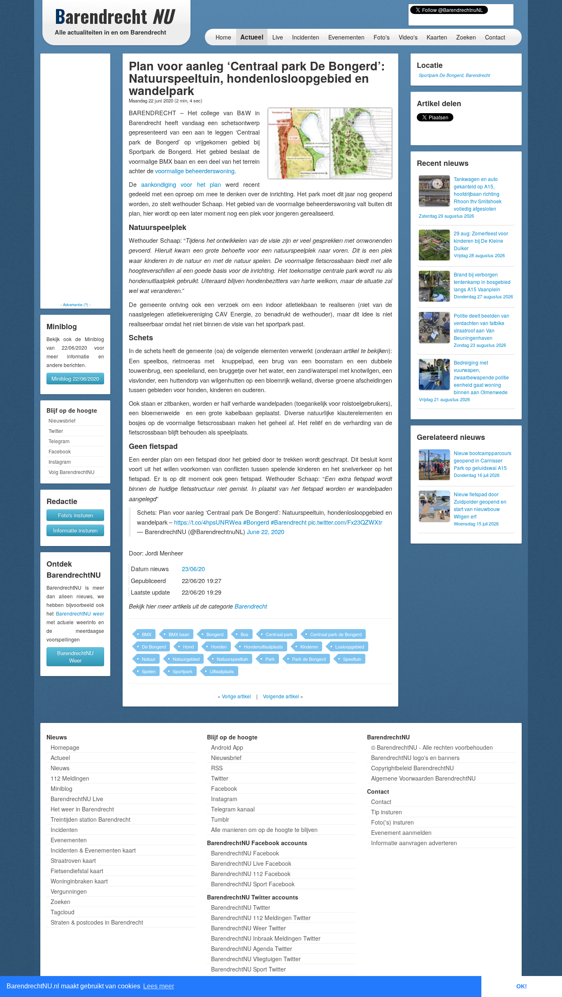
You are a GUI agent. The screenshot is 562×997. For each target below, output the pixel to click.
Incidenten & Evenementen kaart (93, 850)
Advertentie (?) (75, 304)
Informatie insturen (75, 530)
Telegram (59, 440)
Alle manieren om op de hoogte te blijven (264, 829)
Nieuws (60, 768)
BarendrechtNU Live (77, 799)
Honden (219, 646)
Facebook (60, 451)
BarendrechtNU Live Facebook (251, 863)
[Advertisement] (75, 177)
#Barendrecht (289, 522)
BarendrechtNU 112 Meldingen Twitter (261, 917)
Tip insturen (386, 812)
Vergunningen (69, 891)
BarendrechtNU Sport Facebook (253, 884)
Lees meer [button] (158, 986)
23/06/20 (193, 568)
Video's (408, 37)
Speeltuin (352, 658)
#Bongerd (256, 522)
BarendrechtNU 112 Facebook (250, 873)
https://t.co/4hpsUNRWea (208, 522)
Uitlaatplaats (222, 671)
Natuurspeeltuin (232, 658)
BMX (146, 634)
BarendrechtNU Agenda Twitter (251, 948)
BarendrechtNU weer (80, 613)
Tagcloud (62, 912)
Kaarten (437, 37)
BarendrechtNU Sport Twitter (248, 969)
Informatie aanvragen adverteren (414, 843)
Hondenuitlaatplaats (263, 646)
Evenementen (346, 37)
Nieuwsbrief (62, 420)
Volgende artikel (281, 696)
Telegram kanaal (233, 809)
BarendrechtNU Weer (75, 656)
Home (223, 37)
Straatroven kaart (73, 860)
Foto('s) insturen (392, 822)
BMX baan (179, 634)
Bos (244, 634)
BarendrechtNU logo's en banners (415, 757)
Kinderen (309, 646)
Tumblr (220, 819)
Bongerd (215, 634)
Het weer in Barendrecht (82, 809)
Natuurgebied (186, 658)
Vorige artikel (236, 696)
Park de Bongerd (309, 658)
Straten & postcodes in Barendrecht (97, 922)
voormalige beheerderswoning (195, 170)
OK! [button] (521, 986)
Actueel (251, 37)
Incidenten (305, 37)
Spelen (149, 671)
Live (277, 37)
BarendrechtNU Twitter (240, 907)
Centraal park (279, 634)
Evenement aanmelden (401, 832)
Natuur (149, 658)
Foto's (382, 37)
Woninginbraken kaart (79, 881)
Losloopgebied (349, 646)
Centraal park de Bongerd (336, 634)
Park (270, 658)
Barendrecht (251, 606)
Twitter (56, 430)
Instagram (60, 461)
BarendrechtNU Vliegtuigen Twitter (256, 959)
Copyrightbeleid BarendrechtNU (412, 768)
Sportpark (183, 671)
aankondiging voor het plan (181, 184)
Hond (188, 646)
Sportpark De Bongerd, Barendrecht (454, 75)
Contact (495, 37)
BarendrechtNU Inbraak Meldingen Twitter (265, 938)
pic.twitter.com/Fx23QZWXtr (345, 522)
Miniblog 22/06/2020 (75, 378)
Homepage (65, 747)
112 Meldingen (70, 778)
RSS (217, 768)
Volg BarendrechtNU (72, 471)
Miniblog (61, 788)
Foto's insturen (75, 515)
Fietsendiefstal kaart (77, 871)
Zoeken (466, 37)
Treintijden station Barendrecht (90, 819)
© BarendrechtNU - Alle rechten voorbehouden (432, 747)
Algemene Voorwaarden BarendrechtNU (423, 778)
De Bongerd (154, 646)
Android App (227, 747)
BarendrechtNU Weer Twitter (248, 928)
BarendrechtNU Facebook (245, 853)
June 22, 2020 (265, 531)
